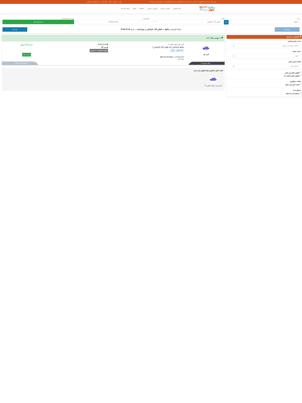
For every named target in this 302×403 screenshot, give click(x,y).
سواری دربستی (165, 8)
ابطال (134, 8)
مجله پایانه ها (125, 8)
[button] (264, 22)
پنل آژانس (104, 1)
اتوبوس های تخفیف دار (292, 76)
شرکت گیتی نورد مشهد (292, 85)
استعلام (141, 8)
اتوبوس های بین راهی (292, 73)
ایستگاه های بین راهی (22, 63)
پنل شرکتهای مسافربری (92, 1)
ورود (120, 1)
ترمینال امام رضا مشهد (293, 93)
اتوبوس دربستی (152, 8)
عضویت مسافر (113, 1)
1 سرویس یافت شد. (213, 38)
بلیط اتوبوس (177, 8)
